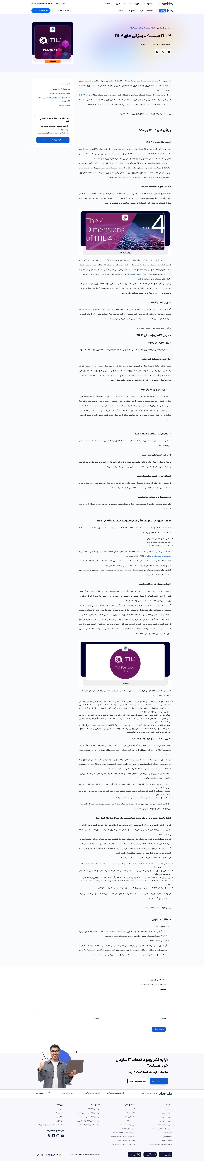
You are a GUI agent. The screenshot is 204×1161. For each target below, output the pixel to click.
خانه (169, 28)
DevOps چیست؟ (130, 1117)
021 (43, 4)
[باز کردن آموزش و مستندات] (124, 4)
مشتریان (60, 1117)
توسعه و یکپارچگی (165, 1136)
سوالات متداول (64, 105)
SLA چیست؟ (131, 1121)
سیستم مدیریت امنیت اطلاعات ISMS (123, 1144)
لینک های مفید (130, 1104)
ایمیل (96, 1018)
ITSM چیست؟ (131, 1109)
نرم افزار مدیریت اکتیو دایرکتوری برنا (87, 1121)
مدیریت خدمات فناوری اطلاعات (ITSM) (155, 556)
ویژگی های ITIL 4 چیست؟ (61, 89)
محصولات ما (95, 1104)
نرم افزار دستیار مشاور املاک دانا (88, 1125)
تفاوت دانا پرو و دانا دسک (126, 1140)
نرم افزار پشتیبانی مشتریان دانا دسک (87, 1113)
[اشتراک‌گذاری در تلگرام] (157, 51)
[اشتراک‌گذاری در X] (162, 51)
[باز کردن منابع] (114, 4)
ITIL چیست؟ (131, 1113)
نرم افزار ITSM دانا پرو (92, 1117)
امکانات (169, 1104)
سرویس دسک (167, 1132)
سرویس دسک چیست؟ (127, 1125)
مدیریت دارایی (167, 1113)
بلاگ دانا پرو (161, 28)
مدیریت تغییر (135, 274)
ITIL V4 (82, 95)
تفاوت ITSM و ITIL (152, 907)
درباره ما (60, 1104)
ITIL (169, 81)
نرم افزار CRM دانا (93, 1109)
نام (164, 1018)
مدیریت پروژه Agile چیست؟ (126, 1128)
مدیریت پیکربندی (166, 1121)
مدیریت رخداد (167, 1109)
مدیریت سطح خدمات (165, 1125)
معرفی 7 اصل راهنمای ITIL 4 (60, 93)
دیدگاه (163, 989)
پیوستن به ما (59, 1121)
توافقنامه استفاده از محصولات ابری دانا (50, 1125)
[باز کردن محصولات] (144, 4)
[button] (40, 10)
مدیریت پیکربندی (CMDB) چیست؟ (124, 1132)
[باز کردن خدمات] (103, 4)
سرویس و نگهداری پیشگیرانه (162, 1128)
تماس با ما (59, 1113)
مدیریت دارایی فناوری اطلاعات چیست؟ (123, 1136)
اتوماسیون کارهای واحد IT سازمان (160, 1144)
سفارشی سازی (167, 1140)
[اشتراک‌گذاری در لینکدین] (168, 51)
